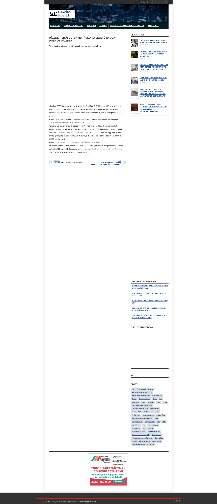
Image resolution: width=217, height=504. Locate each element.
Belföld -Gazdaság (73, 26)
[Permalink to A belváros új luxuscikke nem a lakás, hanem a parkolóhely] (134, 84)
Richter (150, 428)
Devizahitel (135, 402)
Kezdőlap (55, 26)
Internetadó (155, 412)
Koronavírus (160, 415)
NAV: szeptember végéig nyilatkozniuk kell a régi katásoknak (106, 163)
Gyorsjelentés (154, 408)
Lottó (156, 418)
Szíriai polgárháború (138, 431)
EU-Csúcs (151, 402)
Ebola (143, 402)
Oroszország (136, 428)
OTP (144, 428)
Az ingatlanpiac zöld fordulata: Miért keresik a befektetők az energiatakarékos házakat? (154, 67)
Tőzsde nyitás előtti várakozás (142, 438)
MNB (158, 421)
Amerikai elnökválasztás (145, 389)
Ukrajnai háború (144, 441)
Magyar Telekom (137, 421)
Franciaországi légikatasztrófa (142, 405)
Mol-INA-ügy (136, 425)
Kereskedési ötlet (148, 415)
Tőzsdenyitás (156, 435)
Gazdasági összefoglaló (140, 408)
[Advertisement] (87, 76)
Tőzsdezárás (158, 438)
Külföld (91, 26)
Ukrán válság (156, 441)
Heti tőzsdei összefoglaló (140, 412)
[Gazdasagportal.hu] (62, 16)
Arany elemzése (157, 395)
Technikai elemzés (154, 431)
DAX (160, 399)
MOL (164, 421)
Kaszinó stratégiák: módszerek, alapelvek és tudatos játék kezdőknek (153, 54)
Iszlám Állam (136, 415)
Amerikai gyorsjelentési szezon (142, 392)
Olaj (144, 425)
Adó (133, 389)
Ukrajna (134, 441)
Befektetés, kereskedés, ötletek (127, 26)
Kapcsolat (153, 26)
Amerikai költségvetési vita (141, 395)
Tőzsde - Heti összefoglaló (141, 435)
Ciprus (155, 399)
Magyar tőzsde (150, 421)
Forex (158, 402)
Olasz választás (153, 425)
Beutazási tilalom (144, 399)
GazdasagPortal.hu (87, 501)
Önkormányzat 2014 (138, 444)
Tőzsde (103, 26)
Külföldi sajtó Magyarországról (142, 418)
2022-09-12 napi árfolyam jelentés (68, 162)
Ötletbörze (150, 444)
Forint (165, 402)
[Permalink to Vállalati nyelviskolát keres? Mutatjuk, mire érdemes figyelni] (134, 46)
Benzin (134, 399)
